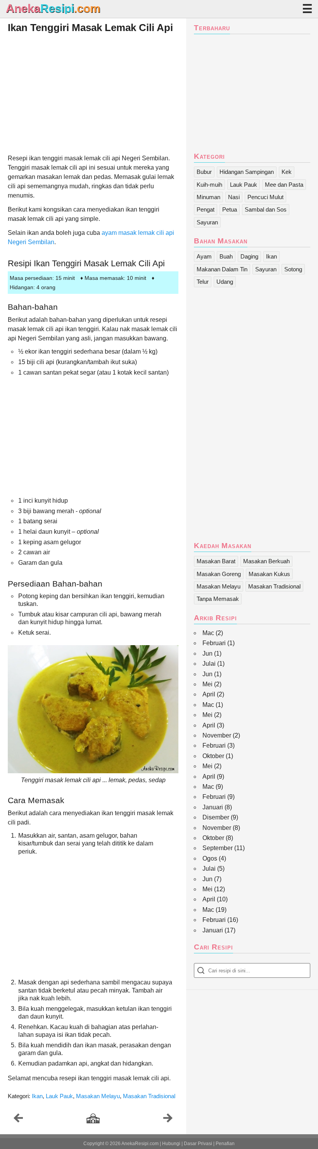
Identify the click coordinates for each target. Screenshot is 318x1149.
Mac (208, 633)
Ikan (37, 1096)
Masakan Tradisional (149, 1096)
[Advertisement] (93, 93)
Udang (224, 281)
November (216, 735)
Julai (209, 663)
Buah (226, 256)
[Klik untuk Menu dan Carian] (307, 8)
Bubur (204, 171)
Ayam (204, 256)
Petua (229, 209)
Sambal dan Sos (266, 209)
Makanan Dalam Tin (222, 269)
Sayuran (207, 222)
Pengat (205, 209)
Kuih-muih (209, 184)
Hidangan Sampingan (246, 171)
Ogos (209, 858)
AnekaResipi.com (140, 1143)
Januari (212, 807)
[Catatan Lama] (168, 1120)
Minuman (208, 197)
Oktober (213, 756)
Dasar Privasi (198, 1143)
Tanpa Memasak (218, 598)
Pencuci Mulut (265, 197)
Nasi (234, 197)
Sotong (293, 269)
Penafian (225, 1143)
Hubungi (171, 1143)
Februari (214, 643)
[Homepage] (93, 1118)
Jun (207, 653)
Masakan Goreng (219, 574)
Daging (249, 256)
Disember (215, 817)
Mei (207, 684)
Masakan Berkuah (266, 561)
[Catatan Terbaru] (18, 1120)
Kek (287, 171)
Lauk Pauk (59, 1096)
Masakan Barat (216, 561)
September (217, 848)
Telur (203, 281)
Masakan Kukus (269, 574)
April (208, 694)
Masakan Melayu (98, 1096)
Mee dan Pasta (284, 184)
